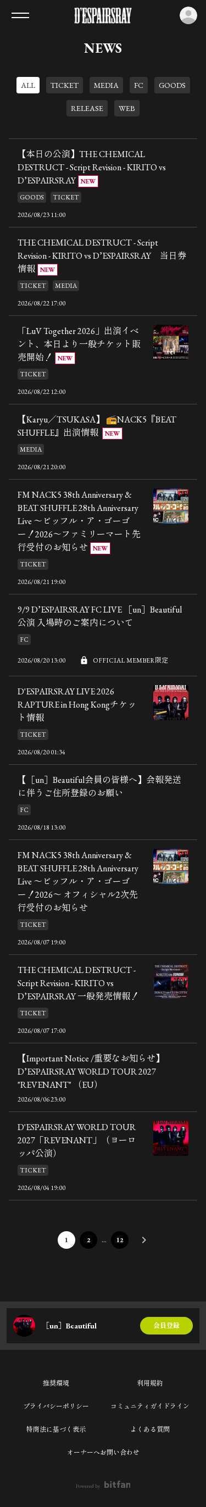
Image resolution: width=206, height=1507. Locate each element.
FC (138, 85)
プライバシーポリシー (56, 1406)
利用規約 (150, 1383)
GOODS (172, 85)
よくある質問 (150, 1429)
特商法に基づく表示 (56, 1429)
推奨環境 (56, 1383)
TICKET (65, 85)
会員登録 (166, 1325)
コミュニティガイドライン (150, 1406)
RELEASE (87, 108)
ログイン (188, 15)
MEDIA (106, 85)
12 (119, 1240)
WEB (127, 108)
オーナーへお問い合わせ (103, 1452)
